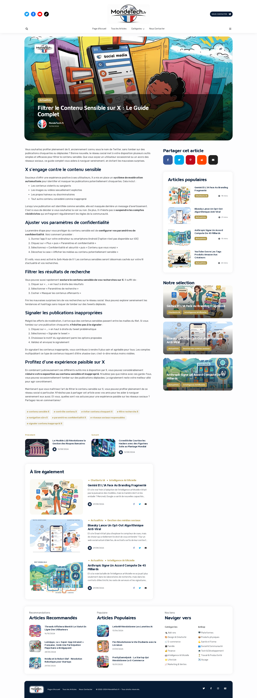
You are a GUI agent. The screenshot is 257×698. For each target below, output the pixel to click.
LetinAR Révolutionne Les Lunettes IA (132, 626)
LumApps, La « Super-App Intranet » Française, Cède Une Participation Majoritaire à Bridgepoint (64, 645)
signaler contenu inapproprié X (45, 423)
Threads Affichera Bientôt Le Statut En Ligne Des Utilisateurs (65, 628)
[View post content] (37, 448)
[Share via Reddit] (202, 160)
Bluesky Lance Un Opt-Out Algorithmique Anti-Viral (208, 210)
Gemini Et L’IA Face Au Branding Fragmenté (117, 485)
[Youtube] (39, 14)
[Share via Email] (145, 504)
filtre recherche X (128, 411)
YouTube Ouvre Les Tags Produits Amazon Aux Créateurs (208, 254)
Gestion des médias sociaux (123, 520)
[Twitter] (26, 14)
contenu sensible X (39, 411)
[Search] (26, 28)
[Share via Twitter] (139, 504)
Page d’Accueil (99, 28)
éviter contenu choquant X (97, 411)
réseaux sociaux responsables (108, 417)
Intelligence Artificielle (122, 480)
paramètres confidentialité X (70, 417)
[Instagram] (218, 688)
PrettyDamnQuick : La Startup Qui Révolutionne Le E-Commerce (130, 659)
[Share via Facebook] (133, 504)
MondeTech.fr (56, 123)
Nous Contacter (219, 14)
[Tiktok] (46, 14)
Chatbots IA (98, 480)
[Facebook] (33, 14)
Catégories (136, 28)
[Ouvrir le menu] (230, 28)
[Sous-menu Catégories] (144, 29)
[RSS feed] (225, 688)
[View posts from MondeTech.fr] (42, 125)
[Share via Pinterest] (190, 160)
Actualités (45, 100)
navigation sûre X (38, 417)
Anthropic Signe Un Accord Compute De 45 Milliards (209, 231)
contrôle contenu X (66, 411)
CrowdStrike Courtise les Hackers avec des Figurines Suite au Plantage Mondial (133, 443)
